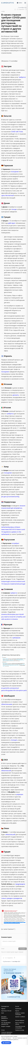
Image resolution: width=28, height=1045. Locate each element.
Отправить (23, 948)
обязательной (6, 770)
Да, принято (6, 1042)
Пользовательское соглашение (20, 1027)
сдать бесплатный (7, 195)
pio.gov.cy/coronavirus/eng (10, 496)
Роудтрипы (4, 1020)
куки (11, 1036)
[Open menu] (25, 2)
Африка (3, 1008)
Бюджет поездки (5, 1026)
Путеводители (5, 1006)
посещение (5, 372)
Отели (3, 1030)
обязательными (6, 704)
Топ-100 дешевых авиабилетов (6, 1023)
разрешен (19, 794)
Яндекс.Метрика (6, 1038)
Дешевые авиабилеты (4, 1017)
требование (16, 638)
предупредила (20, 884)
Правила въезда (19, 1030)
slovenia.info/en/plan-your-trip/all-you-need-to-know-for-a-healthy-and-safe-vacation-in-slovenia (13, 616)
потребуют (15, 543)
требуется (22, 77)
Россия (17, 1006)
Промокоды (18, 1008)
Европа (17, 1010)
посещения (15, 172)
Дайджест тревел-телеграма (20, 1013)
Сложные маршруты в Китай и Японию (6, 1033)
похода (13, 209)
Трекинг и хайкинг (20, 1016)
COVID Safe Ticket (17, 132)
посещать (14, 740)
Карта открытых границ (19, 1023)
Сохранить (21, 9)
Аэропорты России (6, 1010)
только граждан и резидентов (11, 898)
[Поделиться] (26, 9)
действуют (11, 223)
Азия (2, 1013)
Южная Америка (19, 1020)
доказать (15, 395)
